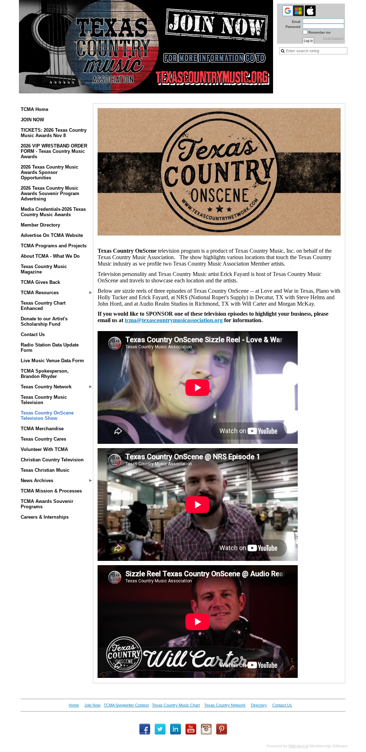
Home (74, 705)
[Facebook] (144, 729)
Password (291, 27)
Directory (259, 705)
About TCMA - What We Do (50, 256)
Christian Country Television (52, 459)
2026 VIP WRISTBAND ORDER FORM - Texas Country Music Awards (54, 151)
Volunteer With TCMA (44, 449)
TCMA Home (34, 109)
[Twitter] (160, 729)
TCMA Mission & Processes (51, 491)
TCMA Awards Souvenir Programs (47, 504)
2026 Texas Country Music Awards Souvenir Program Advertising (50, 193)
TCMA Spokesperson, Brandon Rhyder (45, 373)
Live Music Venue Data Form (52, 360)
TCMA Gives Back (40, 282)
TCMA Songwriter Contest (126, 705)
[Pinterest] (221, 729)
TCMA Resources (40, 292)
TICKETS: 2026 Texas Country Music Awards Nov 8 (53, 132)
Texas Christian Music (45, 470)
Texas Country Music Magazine (44, 269)
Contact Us (33, 334)
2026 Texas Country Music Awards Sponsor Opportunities (49, 172)
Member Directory (40, 225)
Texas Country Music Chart (176, 705)
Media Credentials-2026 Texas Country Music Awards (53, 212)
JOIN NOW (32, 119)
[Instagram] (206, 729)
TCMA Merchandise (42, 428)
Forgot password (333, 38)
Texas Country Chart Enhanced (43, 305)
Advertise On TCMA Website (52, 235)
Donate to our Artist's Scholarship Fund (44, 321)
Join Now (92, 705)
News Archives (37, 480)
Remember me (319, 32)
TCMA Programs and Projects (53, 245)
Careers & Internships (45, 517)
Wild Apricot (298, 746)
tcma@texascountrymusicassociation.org (174, 320)
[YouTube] (191, 729)
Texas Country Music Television (44, 399)
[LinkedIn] (175, 729)
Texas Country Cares (43, 439)
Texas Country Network (46, 386)
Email (295, 22)
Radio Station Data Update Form (50, 347)
